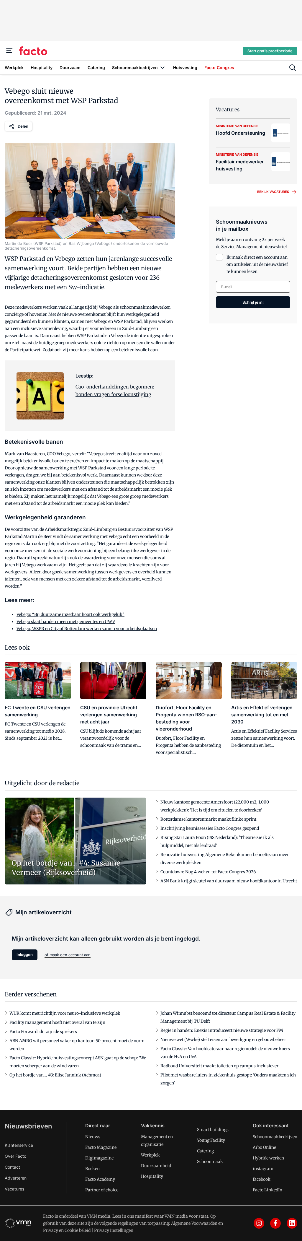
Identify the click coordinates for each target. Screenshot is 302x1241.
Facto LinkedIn (267, 1190)
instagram (263, 1168)
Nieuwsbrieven (28, 1126)
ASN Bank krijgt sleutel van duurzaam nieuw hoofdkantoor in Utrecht (228, 881)
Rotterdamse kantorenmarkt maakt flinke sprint (208, 819)
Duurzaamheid (156, 1165)
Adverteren (16, 1177)
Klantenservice (19, 1145)
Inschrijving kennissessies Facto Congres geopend (209, 828)
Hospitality (152, 1176)
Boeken (92, 1168)
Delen (23, 126)
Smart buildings (213, 1129)
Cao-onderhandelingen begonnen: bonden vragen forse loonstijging (115, 390)
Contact (12, 1167)
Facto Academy (100, 1179)
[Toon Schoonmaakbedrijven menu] (162, 67)
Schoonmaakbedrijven (275, 1136)
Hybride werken (268, 1158)
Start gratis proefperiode (270, 50)
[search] (292, 67)
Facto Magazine (100, 1147)
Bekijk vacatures (273, 192)
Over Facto (15, 1156)
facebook (261, 1179)
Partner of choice (101, 1190)
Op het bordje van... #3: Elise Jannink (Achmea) (55, 1075)
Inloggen (25, 954)
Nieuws (92, 1136)
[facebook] (275, 1223)
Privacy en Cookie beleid (67, 1230)
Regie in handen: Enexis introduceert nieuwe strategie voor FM (221, 1030)
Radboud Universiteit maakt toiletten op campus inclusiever (219, 1065)
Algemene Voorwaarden (194, 1223)
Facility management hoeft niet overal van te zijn (57, 1022)
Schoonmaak (210, 1161)
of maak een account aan (68, 954)
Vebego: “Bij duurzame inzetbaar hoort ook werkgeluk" (70, 614)
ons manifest (140, 1216)
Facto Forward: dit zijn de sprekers (43, 1031)
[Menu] (9, 51)
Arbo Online (264, 1147)
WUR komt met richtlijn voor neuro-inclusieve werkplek (64, 1013)
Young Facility (211, 1140)
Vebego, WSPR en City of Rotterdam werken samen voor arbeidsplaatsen (87, 628)
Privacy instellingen (113, 1230)
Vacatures (14, 1188)
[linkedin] (292, 1223)
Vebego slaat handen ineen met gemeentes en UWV (66, 621)
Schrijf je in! (253, 302)
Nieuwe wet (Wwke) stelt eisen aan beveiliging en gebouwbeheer (223, 1039)
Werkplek (150, 1155)
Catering (205, 1151)
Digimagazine (99, 1158)
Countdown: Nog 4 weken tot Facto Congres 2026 (208, 871)
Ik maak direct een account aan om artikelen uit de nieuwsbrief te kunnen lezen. (257, 264)
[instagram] (259, 1223)
